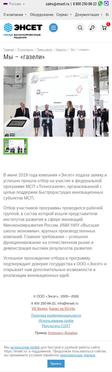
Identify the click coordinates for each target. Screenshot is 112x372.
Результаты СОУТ (56, 325)
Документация (87, 14)
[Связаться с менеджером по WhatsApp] (100, 4)
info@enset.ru (68, 303)
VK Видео (39, 308)
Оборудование (42, 14)
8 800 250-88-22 (85, 4)
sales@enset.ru (57, 4)
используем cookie (25, 347)
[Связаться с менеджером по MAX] (106, 4)
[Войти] (92, 27)
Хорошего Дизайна (62, 332)
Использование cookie (56, 320)
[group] (56, 101)
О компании (13, 14)
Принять (56, 363)
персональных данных (77, 354)
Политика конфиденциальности (56, 315)
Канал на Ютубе (62, 308)
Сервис (62, 14)
